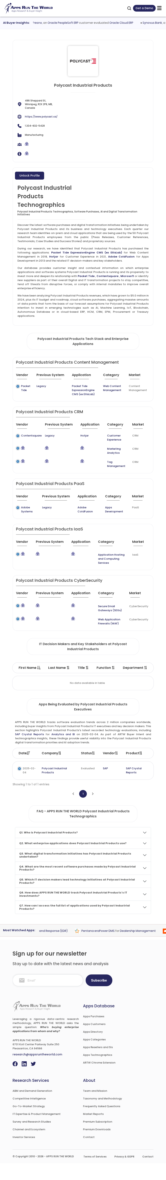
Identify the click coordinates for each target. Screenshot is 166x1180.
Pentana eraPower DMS (90, 931)
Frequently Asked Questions (101, 1106)
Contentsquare (107, 276)
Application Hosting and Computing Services (111, 559)
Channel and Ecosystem (29, 1129)
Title (82, 667)
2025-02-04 (29, 770)
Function (104, 667)
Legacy (41, 386)
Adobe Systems (27, 509)
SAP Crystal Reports (29, 734)
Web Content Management (112, 388)
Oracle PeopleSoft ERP (55, 23)
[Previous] (73, 793)
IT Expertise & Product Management (37, 1114)
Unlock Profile (29, 175)
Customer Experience (114, 438)
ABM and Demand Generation (32, 1091)
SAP (105, 768)
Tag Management (116, 464)
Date (23, 753)
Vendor (109, 753)
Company (50, 753)
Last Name (57, 667)
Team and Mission (95, 1091)
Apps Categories (94, 1039)
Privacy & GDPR (124, 1156)
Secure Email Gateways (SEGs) (110, 608)
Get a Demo (144, 8)
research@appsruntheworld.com (37, 1054)
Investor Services (24, 1137)
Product (132, 753)
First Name (28, 667)
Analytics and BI (63, 734)
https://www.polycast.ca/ (41, 116)
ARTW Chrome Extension (99, 1063)
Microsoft (127, 276)
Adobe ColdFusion (121, 257)
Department (133, 667)
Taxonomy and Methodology (102, 1098)
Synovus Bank (145, 23)
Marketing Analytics (114, 451)
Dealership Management (131, 931)
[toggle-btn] (159, 8)
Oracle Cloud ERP (114, 23)
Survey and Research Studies (32, 1122)
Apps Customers (94, 1024)
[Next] (93, 793)
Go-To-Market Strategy (29, 1106)
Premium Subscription (97, 1122)
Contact (89, 1137)
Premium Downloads (97, 1129)
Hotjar (53, 257)
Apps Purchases (93, 1016)
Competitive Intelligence (29, 1098)
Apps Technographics (97, 1055)
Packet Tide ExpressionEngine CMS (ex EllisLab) (86, 252)
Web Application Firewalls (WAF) (109, 621)
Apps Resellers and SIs (98, 1047)
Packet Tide (86, 276)
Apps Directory (93, 1032)
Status (86, 753)
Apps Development (114, 509)
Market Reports (93, 1114)
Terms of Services (94, 1156)
